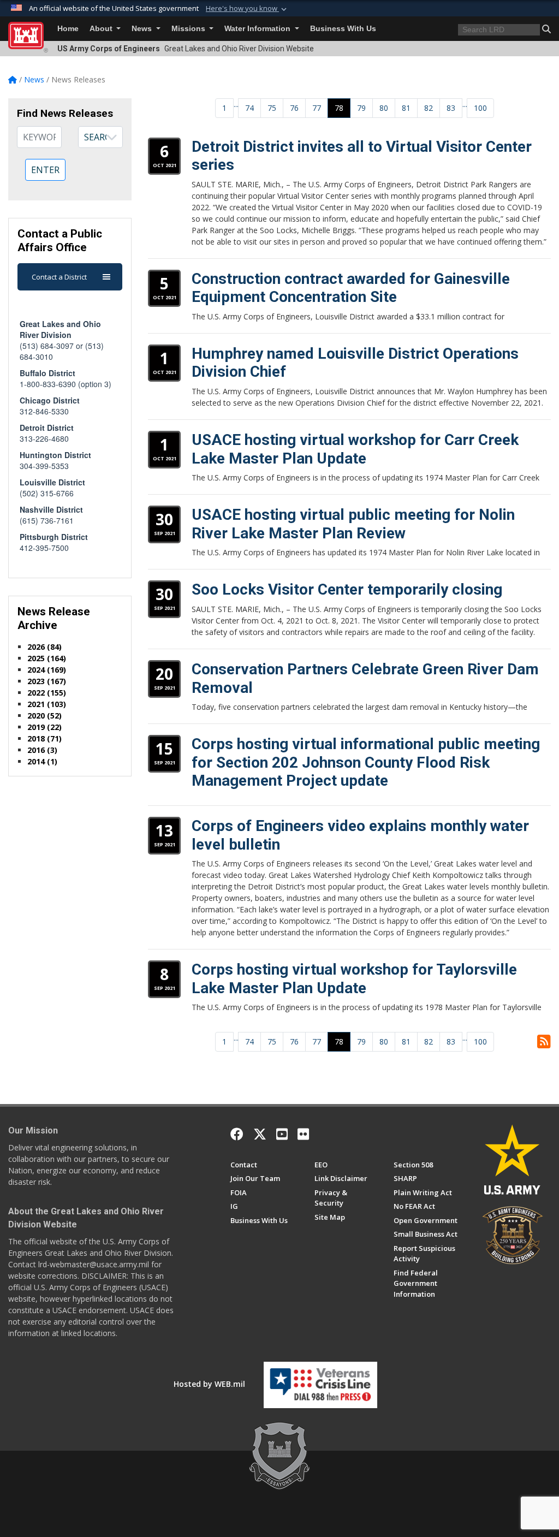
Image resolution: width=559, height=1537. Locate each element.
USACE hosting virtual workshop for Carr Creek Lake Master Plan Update (355, 449)
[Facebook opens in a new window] (236, 1134)
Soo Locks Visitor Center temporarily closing (347, 589)
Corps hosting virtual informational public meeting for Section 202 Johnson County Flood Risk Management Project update (366, 762)
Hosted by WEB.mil (209, 1384)
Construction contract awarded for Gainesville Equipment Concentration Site (351, 288)
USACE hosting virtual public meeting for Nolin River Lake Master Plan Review (353, 524)
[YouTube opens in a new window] (282, 1134)
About (102, 29)
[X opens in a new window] (259, 1134)
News (143, 29)
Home (68, 29)
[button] (247, 8)
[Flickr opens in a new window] (303, 1134)
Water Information (258, 29)
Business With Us (343, 29)
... (236, 104)
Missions (189, 29)
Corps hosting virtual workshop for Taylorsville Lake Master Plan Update (354, 978)
